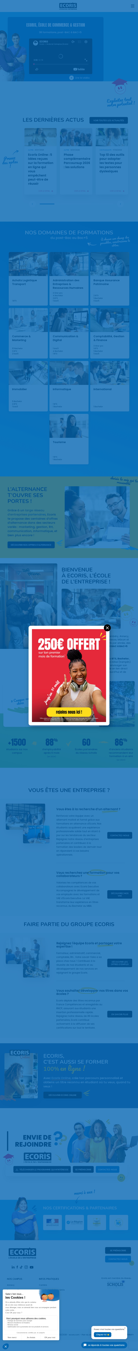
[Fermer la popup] (107, 627)
